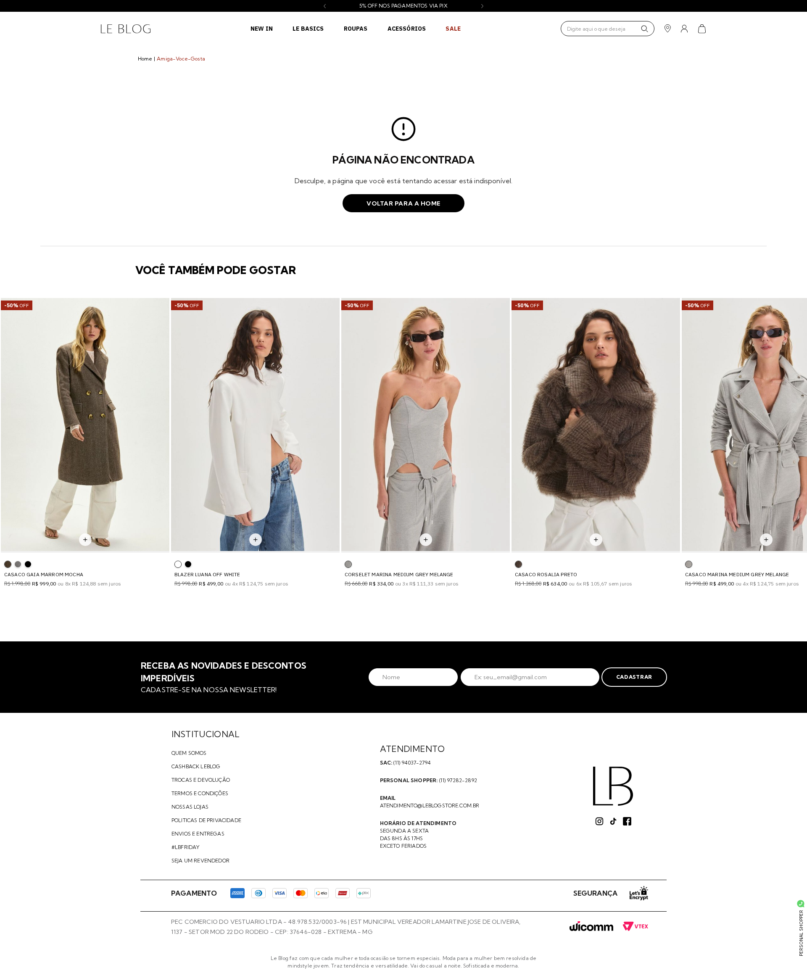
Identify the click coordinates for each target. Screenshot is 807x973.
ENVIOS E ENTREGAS (197, 834)
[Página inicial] (125, 28)
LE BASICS (308, 29)
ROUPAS (356, 29)
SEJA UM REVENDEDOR (200, 860)
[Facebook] (627, 821)
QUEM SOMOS (189, 753)
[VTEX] (635, 926)
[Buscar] (644, 28)
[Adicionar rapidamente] (85, 539)
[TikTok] (613, 821)
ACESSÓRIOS (407, 29)
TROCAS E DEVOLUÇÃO (200, 780)
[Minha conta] (684, 29)
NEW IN (262, 29)
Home (145, 58)
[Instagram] (599, 821)
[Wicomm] (591, 926)
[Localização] (668, 28)
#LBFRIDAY (185, 847)
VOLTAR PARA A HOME (403, 203)
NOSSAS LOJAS (189, 807)
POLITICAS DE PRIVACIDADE (206, 820)
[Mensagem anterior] (324, 6)
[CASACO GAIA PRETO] (28, 564)
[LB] (613, 786)
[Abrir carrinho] (702, 28)
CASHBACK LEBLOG (195, 766)
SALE (453, 29)
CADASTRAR (634, 677)
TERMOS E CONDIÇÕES (199, 793)
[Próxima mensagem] (482, 6)
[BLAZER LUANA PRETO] (188, 564)
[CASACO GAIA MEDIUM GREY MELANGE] (17, 564)
